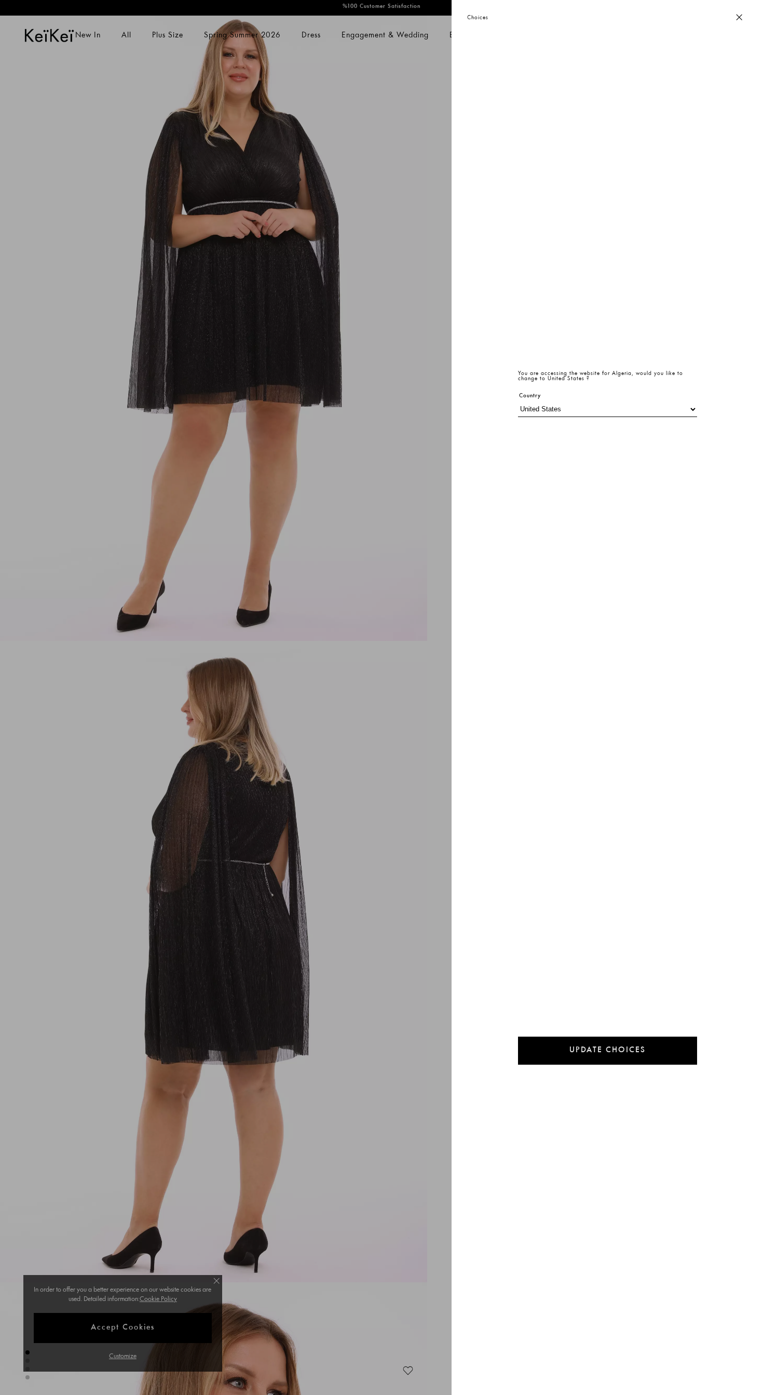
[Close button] (739, 18)
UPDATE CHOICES (607, 1050)
